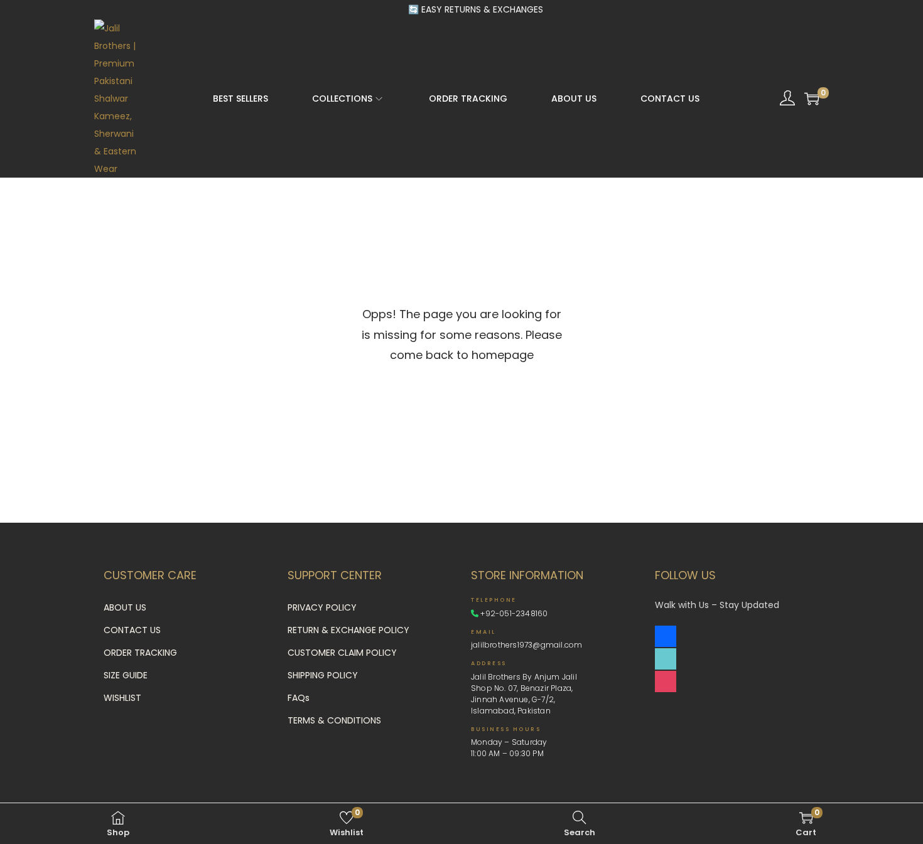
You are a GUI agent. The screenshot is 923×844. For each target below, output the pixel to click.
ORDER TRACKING (140, 652)
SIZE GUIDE (126, 675)
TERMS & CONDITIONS (334, 720)
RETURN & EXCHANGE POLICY (348, 630)
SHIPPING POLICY (323, 675)
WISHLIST (122, 698)
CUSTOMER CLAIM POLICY (342, 652)
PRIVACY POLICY (322, 607)
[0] (811, 98)
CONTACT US (132, 630)
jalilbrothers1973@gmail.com (526, 644)
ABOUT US (125, 607)
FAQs (299, 698)
